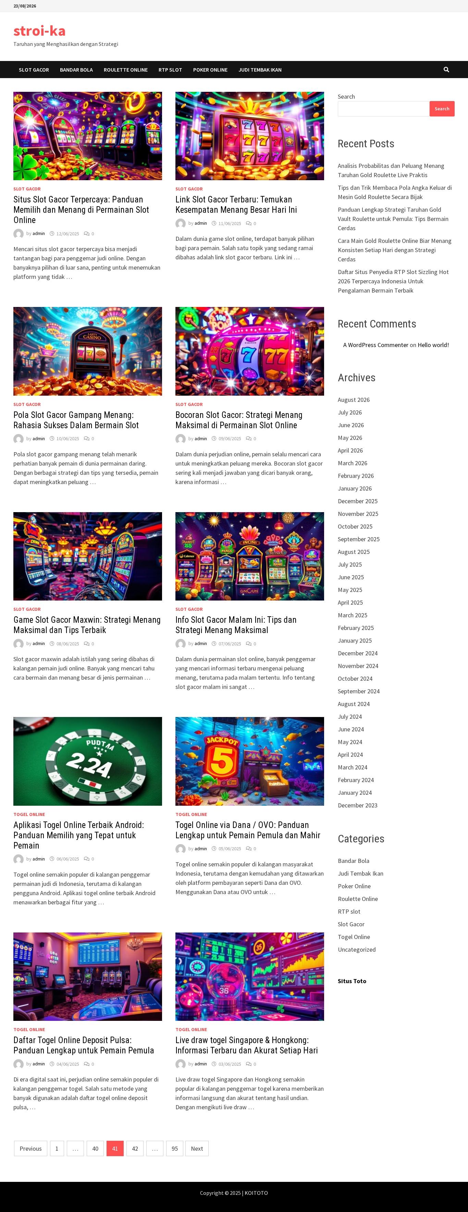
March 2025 (352, 615)
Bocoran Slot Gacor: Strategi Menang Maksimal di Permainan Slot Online (239, 420)
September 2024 (359, 691)
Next (197, 1148)
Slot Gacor (34, 69)
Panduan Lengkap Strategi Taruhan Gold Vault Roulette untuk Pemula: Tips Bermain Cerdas (393, 219)
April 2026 (350, 450)
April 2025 (350, 602)
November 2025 (358, 514)
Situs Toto (352, 981)
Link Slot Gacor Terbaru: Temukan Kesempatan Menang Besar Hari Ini (236, 205)
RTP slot (170, 69)
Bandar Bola (76, 69)
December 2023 (358, 805)
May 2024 (350, 742)
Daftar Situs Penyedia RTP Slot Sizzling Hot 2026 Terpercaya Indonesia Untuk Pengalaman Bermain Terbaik (393, 281)
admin (39, 234)
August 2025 (354, 552)
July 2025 (350, 564)
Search (346, 96)
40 (95, 1148)
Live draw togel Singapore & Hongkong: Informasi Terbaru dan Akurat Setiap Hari (246, 1045)
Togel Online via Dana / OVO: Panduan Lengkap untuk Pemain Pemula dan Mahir (247, 830)
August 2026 (354, 400)
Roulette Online (126, 69)
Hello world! (433, 345)
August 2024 (354, 704)
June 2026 (351, 425)
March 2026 (352, 463)
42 (135, 1148)
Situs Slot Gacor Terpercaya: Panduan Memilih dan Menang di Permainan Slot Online (81, 210)
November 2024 (358, 666)
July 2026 (350, 412)
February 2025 (356, 628)
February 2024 (356, 780)
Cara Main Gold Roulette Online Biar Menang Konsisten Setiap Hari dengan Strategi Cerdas (395, 250)
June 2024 (351, 729)
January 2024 (355, 792)
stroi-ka (39, 30)
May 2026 (350, 438)
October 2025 (355, 526)
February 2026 (356, 476)
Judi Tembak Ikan (260, 69)
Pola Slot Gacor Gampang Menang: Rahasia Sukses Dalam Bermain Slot (76, 420)
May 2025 (350, 590)
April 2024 (350, 754)
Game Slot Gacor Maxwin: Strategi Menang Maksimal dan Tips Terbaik (87, 625)
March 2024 (352, 767)
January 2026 (355, 488)
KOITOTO (256, 1192)
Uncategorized (357, 949)
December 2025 (358, 501)
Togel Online (29, 814)
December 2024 (358, 653)
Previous (31, 1148)
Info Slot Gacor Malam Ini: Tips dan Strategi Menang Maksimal (236, 625)
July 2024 (350, 716)
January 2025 (355, 640)
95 (175, 1148)
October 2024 (355, 678)
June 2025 (351, 577)
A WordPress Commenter (375, 345)
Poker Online (210, 69)
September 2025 (359, 539)
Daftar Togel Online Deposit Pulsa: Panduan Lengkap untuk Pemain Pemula (83, 1045)
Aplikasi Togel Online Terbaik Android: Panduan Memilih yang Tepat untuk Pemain (78, 835)
